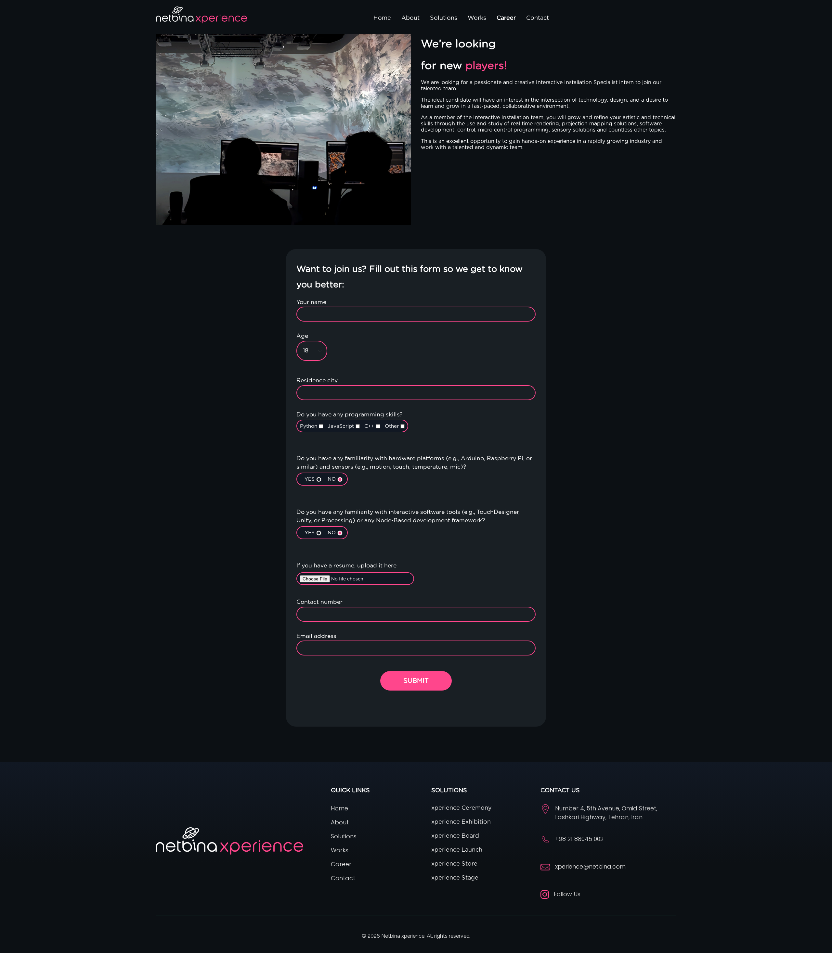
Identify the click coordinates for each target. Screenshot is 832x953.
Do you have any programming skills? (349, 420)
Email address (316, 636)
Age (302, 336)
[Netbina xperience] (201, 14)
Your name (311, 302)
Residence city (317, 381)
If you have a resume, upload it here (346, 566)
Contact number (319, 602)
